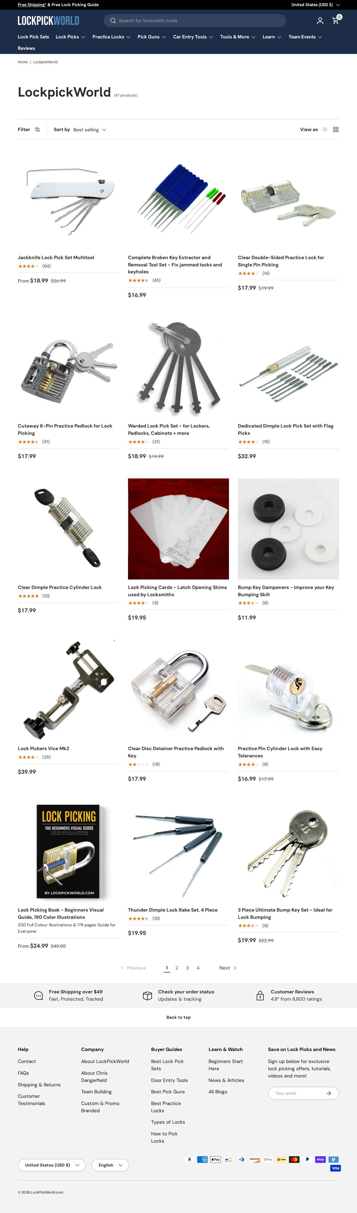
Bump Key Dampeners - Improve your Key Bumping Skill (286, 591)
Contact (27, 1061)
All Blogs (218, 1092)
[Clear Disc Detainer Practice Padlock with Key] (178, 690)
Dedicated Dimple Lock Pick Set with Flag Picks (286, 429)
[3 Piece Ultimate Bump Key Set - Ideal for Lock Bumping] (288, 851)
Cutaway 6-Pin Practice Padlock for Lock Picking (65, 429)
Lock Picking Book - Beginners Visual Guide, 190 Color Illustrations (61, 913)
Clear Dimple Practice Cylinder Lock (60, 587)
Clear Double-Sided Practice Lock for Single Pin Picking (281, 261)
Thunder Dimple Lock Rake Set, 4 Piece (173, 910)
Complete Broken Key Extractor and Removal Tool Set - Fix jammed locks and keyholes (175, 264)
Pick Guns (149, 37)
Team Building (96, 1092)
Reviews (26, 48)
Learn (269, 37)
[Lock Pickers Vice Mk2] (68, 690)
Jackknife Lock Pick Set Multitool (56, 257)
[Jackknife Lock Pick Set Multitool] (68, 199)
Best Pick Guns (168, 1092)
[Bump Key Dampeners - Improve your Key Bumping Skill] (288, 529)
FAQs (23, 1073)
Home (23, 62)
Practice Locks (108, 37)
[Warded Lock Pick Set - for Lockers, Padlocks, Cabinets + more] (178, 367)
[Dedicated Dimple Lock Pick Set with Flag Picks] (288, 367)
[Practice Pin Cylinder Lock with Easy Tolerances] (288, 690)
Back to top (179, 1017)
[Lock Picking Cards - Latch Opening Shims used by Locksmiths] (178, 529)
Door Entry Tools (169, 1080)
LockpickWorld (45, 62)
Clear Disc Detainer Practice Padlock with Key (176, 752)
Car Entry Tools (190, 37)
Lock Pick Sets (33, 37)
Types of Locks (168, 1122)
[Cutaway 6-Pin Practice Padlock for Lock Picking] (68, 367)
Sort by (62, 129)
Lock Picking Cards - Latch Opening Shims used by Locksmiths (177, 591)
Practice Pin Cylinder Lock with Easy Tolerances (280, 752)
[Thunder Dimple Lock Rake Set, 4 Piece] (178, 851)
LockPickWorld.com (47, 1192)
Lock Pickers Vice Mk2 (43, 748)
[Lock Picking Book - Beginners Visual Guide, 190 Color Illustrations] (68, 851)
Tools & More (234, 37)
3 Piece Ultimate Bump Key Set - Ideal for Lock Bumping (285, 913)
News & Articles (226, 1080)
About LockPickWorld (105, 1061)
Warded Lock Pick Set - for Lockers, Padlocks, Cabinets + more (169, 429)
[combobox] (195, 20)
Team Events (302, 37)
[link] (132, 968)
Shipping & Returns (39, 1085)
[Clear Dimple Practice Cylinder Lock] (68, 529)
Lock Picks (67, 37)
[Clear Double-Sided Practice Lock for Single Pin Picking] (288, 199)
